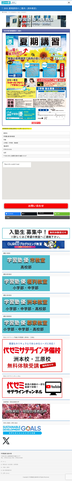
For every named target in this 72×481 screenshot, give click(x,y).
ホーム (4, 461)
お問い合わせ (6, 473)
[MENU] (69, 2)
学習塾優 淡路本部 (34, 477)
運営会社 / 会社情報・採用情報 (10, 464)
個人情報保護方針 (7, 470)
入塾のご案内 (6, 467)
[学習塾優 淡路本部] (8, 3)
